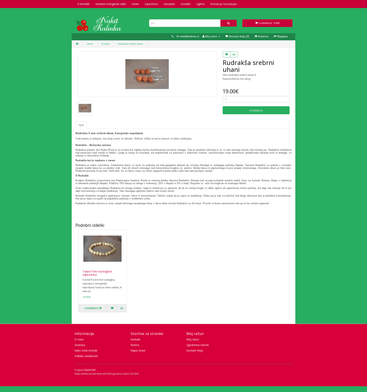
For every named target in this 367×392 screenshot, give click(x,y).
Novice (135, 345)
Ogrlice (200, 4)
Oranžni (105, 43)
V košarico (256, 110)
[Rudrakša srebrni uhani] (147, 74)
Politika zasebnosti (86, 356)
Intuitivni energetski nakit (110, 4)
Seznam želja (194, 350)
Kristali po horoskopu (223, 4)
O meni (79, 339)
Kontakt (135, 339)
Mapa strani (138, 350)
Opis (81, 125)
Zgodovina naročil (197, 345)
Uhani (135, 4)
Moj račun (192, 339)
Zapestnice (151, 4)
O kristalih (83, 4)
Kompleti (169, 4)
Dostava (80, 345)
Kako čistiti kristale (86, 350)
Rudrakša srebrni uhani (130, 43)
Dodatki (185, 4)
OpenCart (90, 370)
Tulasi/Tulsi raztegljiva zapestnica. (97, 272)
